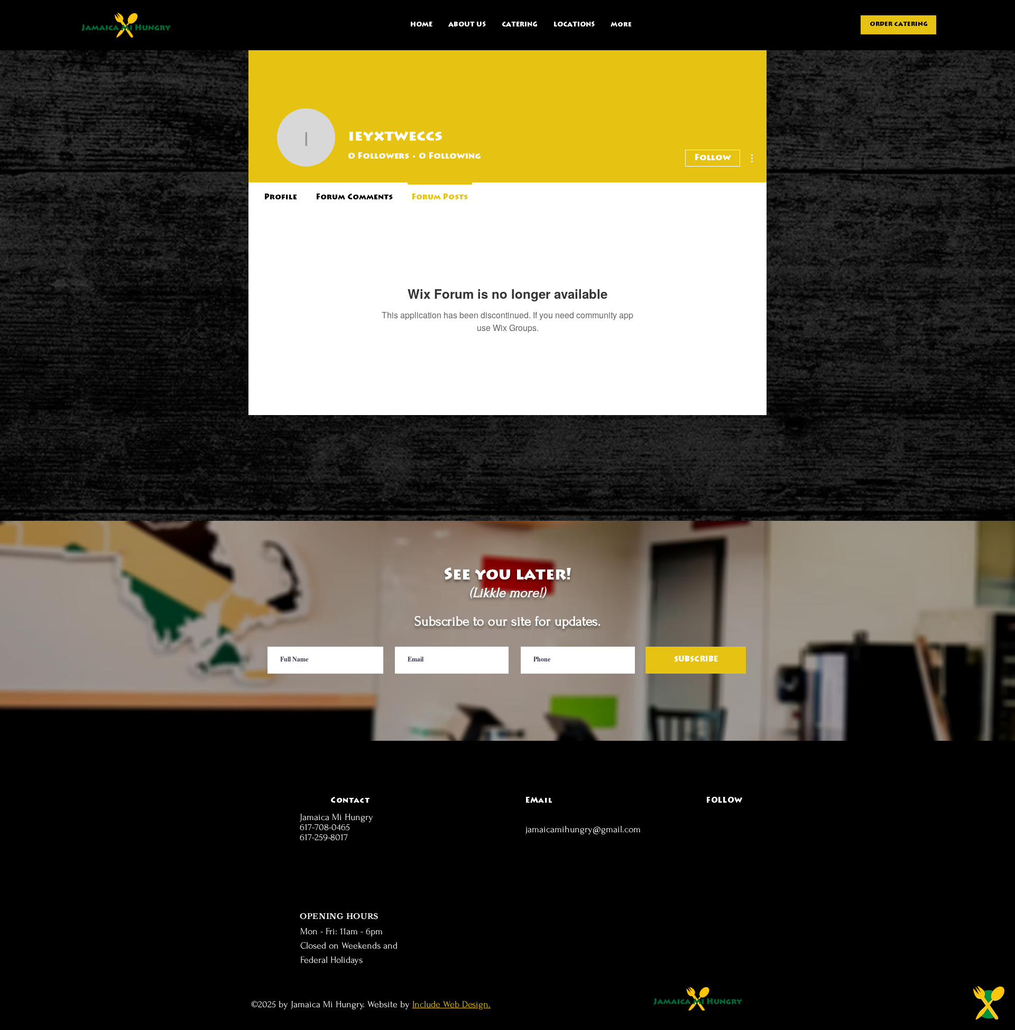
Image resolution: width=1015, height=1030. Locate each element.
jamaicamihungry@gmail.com (583, 829)
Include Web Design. (451, 1004)
